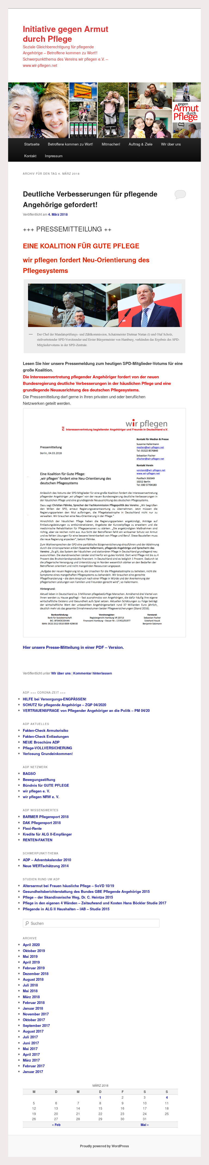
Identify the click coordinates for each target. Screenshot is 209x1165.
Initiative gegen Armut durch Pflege (65, 33)
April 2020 (31, 944)
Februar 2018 (34, 1002)
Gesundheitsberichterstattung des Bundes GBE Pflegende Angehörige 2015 (86, 891)
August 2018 (33, 979)
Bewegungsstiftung (39, 779)
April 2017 (31, 1054)
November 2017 (36, 1014)
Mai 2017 (30, 1048)
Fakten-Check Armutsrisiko (45, 730)
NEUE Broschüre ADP (41, 742)
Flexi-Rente (32, 828)
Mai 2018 (30, 990)
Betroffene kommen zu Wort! (70, 144)
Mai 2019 (30, 956)
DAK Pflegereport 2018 (42, 822)
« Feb (56, 1124)
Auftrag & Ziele (140, 144)
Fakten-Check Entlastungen (46, 736)
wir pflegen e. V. (36, 790)
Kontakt (30, 155)
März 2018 (31, 996)
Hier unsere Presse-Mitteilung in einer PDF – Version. (74, 647)
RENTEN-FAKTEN (37, 839)
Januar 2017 (33, 1071)
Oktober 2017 (34, 1019)
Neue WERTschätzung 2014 (46, 865)
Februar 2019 (34, 967)
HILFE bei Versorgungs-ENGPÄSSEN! (54, 699)
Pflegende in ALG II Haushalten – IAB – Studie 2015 (66, 908)
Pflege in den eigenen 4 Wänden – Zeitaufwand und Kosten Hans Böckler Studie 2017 (94, 902)
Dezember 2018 (35, 973)
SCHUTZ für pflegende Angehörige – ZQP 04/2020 (64, 704)
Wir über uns (171, 144)
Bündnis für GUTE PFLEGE (46, 785)
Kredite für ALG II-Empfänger (47, 834)
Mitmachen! (111, 144)
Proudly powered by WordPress (104, 1145)
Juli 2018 (30, 985)
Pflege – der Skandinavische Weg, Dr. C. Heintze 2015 (68, 897)
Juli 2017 (30, 1036)
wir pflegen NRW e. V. (41, 796)
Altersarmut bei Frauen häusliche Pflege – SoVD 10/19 (68, 885)
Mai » (145, 1124)
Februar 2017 (34, 1065)
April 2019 (31, 962)
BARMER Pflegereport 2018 (46, 816)
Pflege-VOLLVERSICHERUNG (47, 747)
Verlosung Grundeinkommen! (48, 753)
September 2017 (36, 1025)
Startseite (31, 144)
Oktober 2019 (34, 950)
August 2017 (33, 1031)
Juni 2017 (31, 1042)
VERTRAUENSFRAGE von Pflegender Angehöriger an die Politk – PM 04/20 (86, 710)
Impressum (54, 155)
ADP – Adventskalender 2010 (47, 859)
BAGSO (29, 773)
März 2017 (31, 1060)
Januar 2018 (33, 1008)
